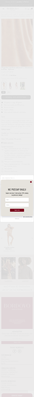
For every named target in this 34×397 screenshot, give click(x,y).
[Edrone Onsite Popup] (17, 198)
